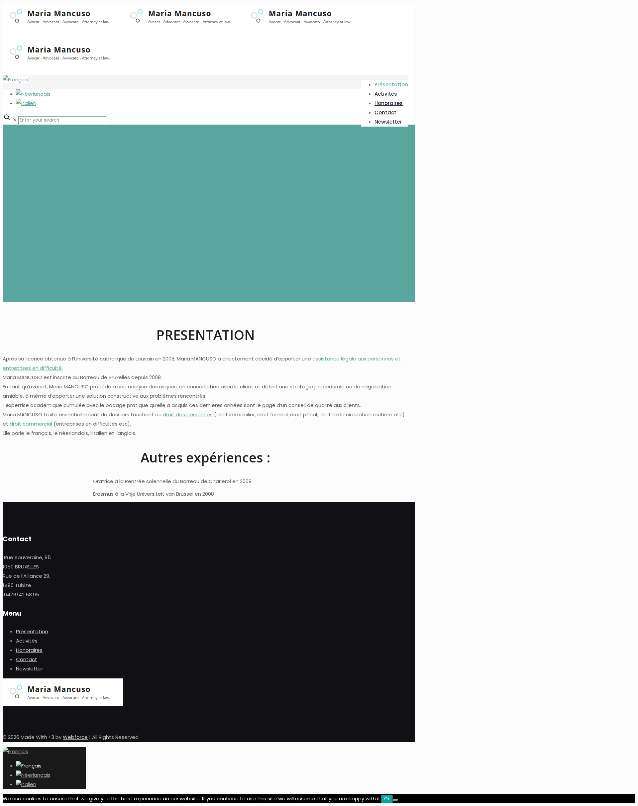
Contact (26, 659)
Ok (387, 799)
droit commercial (31, 423)
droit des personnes (188, 414)
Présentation (32, 631)
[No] (395, 800)
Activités (27, 640)
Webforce (75, 737)
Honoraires (29, 650)
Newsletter (29, 668)
